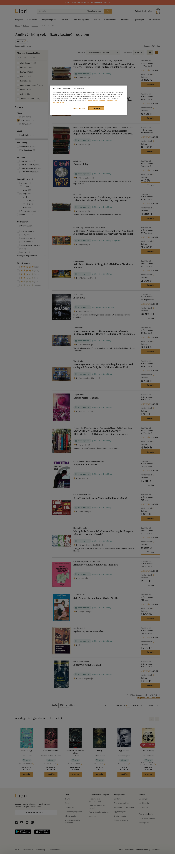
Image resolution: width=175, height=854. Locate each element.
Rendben (96, 108)
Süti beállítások (79, 109)
